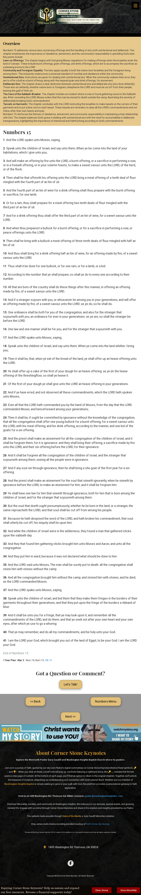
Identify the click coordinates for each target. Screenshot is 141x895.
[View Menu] (135, 5)
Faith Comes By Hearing (97, 824)
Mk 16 (48, 660)
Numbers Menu (105, 701)
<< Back (35, 701)
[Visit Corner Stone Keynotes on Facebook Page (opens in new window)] (71, 863)
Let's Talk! (70, 684)
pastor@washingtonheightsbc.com (104, 796)
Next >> (70, 716)
